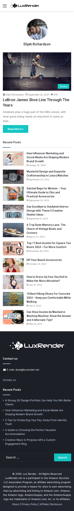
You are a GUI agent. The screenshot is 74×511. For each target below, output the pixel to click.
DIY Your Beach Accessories (44, 259)
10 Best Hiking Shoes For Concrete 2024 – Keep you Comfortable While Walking (49, 297)
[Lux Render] (24, 6)
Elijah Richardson (37, 44)
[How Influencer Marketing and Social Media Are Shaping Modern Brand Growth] (13, 158)
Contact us (9, 379)
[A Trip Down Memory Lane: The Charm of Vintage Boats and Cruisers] (13, 230)
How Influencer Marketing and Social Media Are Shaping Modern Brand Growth (48, 157)
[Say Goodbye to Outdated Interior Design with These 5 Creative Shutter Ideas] (13, 212)
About (15, 504)
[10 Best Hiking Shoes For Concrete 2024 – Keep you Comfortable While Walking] (13, 299)
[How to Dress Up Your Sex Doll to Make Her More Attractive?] (13, 282)
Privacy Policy (30, 504)
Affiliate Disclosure (51, 504)
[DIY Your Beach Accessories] (13, 265)
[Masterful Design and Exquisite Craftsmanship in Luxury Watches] (13, 177)
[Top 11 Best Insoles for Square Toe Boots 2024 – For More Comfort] (13, 248)
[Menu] (5, 7)
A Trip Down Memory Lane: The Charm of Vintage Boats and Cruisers (46, 228)
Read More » (16, 129)
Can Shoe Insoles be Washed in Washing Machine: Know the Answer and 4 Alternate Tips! (49, 315)
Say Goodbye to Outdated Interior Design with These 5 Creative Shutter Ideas (48, 210)
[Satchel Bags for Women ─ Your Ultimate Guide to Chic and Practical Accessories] (13, 194)
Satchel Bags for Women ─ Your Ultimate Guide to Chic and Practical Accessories (46, 192)
